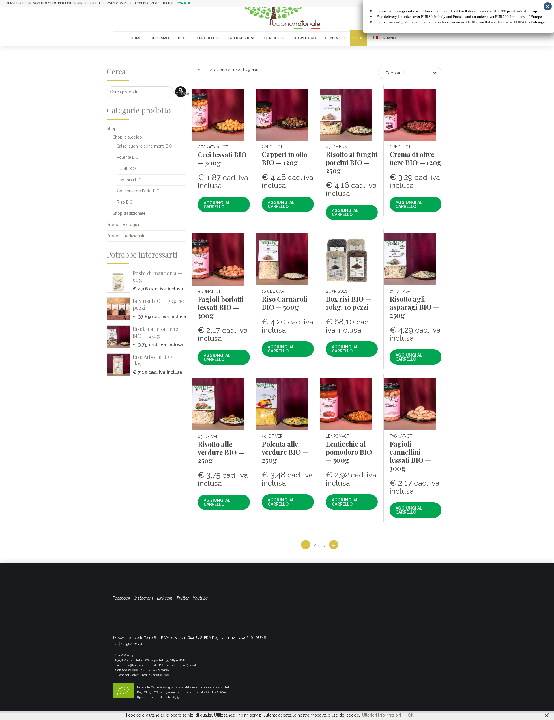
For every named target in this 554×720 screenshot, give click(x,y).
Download (305, 38)
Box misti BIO (129, 180)
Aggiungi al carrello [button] (217, 204)
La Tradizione (241, 38)
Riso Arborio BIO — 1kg (155, 360)
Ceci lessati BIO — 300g (222, 158)
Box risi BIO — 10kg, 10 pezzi (348, 302)
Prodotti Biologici (123, 224)
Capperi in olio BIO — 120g (284, 158)
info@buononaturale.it (140, 665)
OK (411, 715)
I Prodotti (208, 38)
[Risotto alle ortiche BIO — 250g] (120, 336)
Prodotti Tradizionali (125, 236)
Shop (358, 38)
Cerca (180, 94)
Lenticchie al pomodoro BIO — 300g (349, 452)
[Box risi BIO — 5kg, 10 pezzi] (120, 308)
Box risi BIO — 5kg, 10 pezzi (158, 304)
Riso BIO (125, 202)
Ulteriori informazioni (381, 715)
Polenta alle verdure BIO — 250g (285, 452)
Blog (183, 38)
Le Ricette (274, 38)
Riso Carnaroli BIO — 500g (284, 302)
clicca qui (180, 3)
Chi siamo (159, 38)
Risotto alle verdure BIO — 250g (221, 452)
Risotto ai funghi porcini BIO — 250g (351, 162)
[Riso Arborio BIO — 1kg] (120, 364)
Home (136, 38)
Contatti (335, 38)
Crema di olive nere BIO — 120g (415, 158)
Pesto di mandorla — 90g (157, 276)
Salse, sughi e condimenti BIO (144, 146)
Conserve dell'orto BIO (138, 191)
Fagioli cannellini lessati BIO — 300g (410, 456)
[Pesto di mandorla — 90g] (120, 281)
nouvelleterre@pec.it (181, 665)
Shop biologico (127, 137)
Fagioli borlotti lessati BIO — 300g (221, 307)
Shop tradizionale (129, 213)
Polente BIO (128, 157)
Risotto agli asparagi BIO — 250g (414, 307)
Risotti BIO (126, 168)
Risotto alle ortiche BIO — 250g (155, 332)
